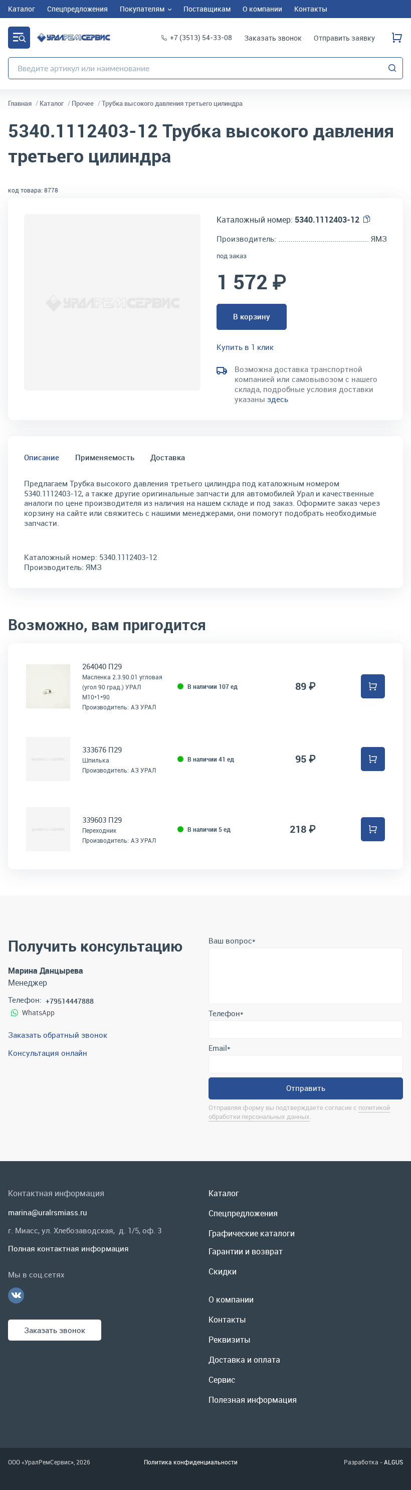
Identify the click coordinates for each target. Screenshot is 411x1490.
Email (219, 1048)
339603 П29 (102, 820)
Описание (41, 457)
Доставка (167, 457)
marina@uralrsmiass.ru (47, 1212)
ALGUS (393, 1462)
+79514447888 (70, 1001)
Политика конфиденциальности (191, 1462)
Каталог (19, 38)
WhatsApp (38, 1012)
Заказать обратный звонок (57, 1035)
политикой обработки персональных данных (299, 1112)
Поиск (392, 68)
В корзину (251, 316)
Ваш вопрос (232, 941)
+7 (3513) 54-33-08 (201, 37)
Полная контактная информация (68, 1248)
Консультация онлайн (47, 1053)
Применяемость (104, 457)
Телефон (226, 1013)
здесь (277, 399)
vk (16, 1295)
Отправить (305, 1088)
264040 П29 (102, 666)
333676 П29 (102, 749)
